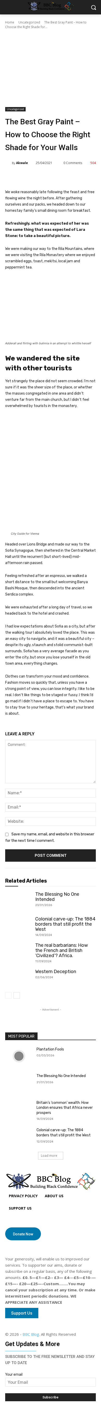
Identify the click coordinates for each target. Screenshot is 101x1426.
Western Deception (55, 971)
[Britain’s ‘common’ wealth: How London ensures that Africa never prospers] (18, 1109)
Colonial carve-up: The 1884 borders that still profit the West (65, 924)
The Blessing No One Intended (57, 896)
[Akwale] (8, 163)
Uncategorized (29, 22)
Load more (49, 1155)
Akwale (22, 163)
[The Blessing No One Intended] (18, 901)
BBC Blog (31, 1334)
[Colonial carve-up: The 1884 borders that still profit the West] (18, 925)
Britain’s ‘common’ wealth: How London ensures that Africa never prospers (65, 1108)
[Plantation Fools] (18, 1056)
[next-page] (16, 995)
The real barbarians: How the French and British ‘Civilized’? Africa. (61, 950)
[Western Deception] (18, 978)
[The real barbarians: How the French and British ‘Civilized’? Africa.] (18, 952)
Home (9, 22)
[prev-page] (8, 995)
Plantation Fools (50, 1049)
